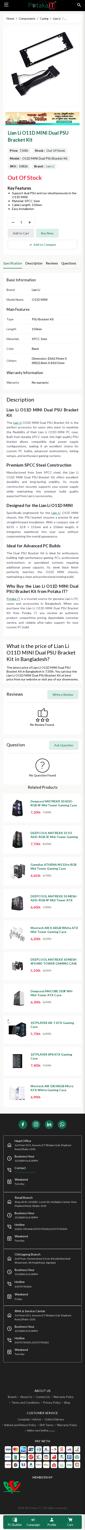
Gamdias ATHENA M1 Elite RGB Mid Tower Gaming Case (53, 866)
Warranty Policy (63, 1397)
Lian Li (50, 166)
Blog (67, 1402)
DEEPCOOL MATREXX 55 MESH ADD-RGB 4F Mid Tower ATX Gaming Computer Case (53, 900)
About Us (26, 1397)
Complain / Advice (29, 1419)
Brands (12, 1397)
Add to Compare (42, 245)
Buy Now (47, 233)
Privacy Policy (52, 1402)
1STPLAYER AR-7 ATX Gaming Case (52, 1025)
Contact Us (43, 1397)
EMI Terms (46, 1425)
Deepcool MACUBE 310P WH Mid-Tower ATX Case (51, 993)
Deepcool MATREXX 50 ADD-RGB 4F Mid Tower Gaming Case (54, 803)
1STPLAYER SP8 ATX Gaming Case (51, 1056)
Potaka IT (13, 599)
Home (10, 18)
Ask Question (63, 745)
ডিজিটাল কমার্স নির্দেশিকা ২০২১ (41, 1430)
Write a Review (63, 694)
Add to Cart (21, 233)
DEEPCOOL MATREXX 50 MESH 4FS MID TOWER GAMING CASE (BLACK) (54, 963)
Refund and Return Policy (20, 1425)
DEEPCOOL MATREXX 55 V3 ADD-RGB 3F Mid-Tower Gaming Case (54, 837)
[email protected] (25, 1172)
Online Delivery (54, 1419)
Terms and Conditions (26, 1402)
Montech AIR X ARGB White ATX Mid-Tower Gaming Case (54, 930)
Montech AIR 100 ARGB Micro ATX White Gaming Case (52, 1088)
